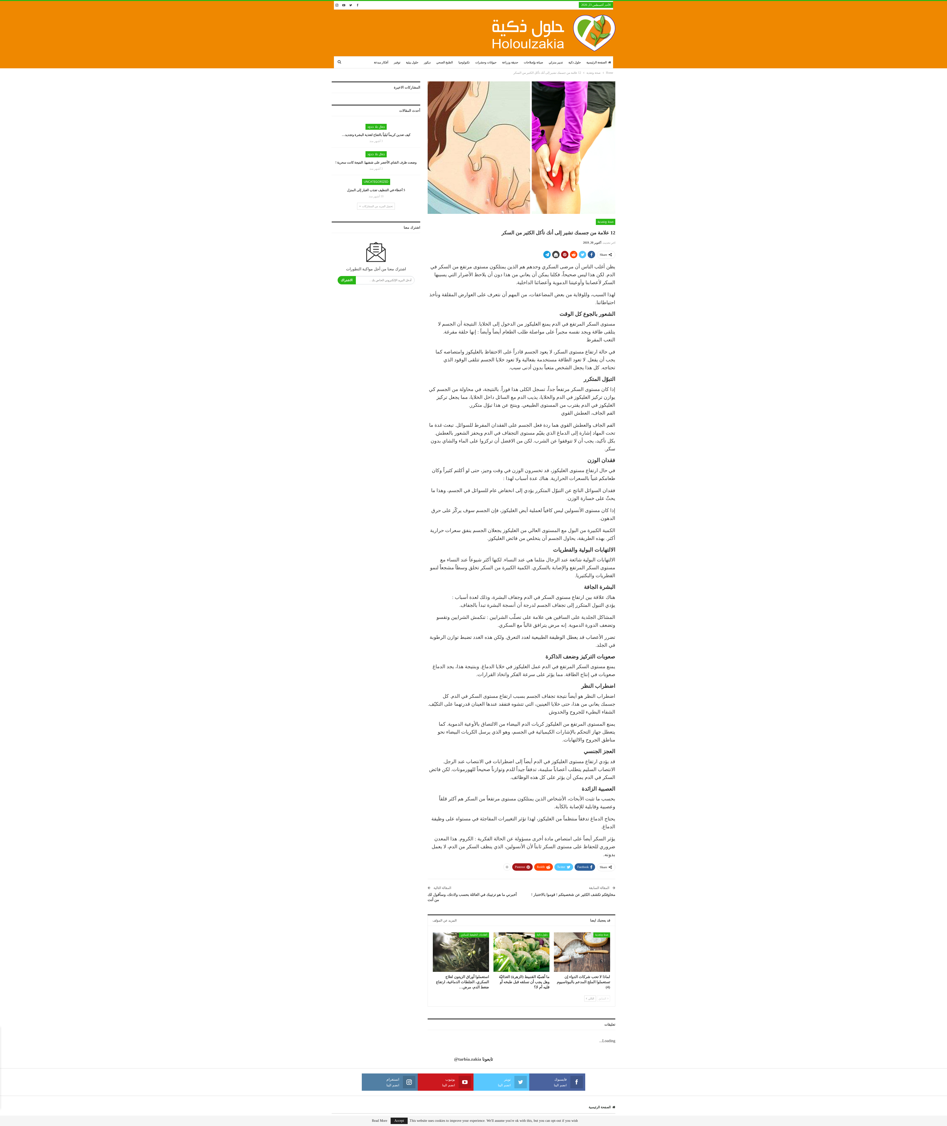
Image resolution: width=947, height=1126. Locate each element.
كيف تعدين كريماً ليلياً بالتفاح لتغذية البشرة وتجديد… (376, 135)
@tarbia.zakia (467, 1059)
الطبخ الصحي (444, 62)
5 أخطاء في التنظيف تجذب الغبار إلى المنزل (376, 190)
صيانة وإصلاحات (533, 62)
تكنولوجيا (464, 62)
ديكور (427, 62)
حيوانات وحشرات (485, 62)
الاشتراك (347, 280)
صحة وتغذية (606, 221)
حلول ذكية (574, 62)
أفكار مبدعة (381, 62)
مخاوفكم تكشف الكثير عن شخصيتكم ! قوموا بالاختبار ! (573, 895)
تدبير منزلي (556, 62)
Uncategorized (376, 182)
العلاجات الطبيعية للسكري (474, 934)
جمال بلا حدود (376, 126)
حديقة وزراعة (510, 62)
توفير (397, 62)
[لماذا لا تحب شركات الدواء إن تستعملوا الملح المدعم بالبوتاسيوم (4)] (582, 952)
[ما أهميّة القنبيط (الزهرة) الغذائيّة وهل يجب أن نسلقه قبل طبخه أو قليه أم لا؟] (521, 952)
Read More (379, 1121)
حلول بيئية (412, 62)
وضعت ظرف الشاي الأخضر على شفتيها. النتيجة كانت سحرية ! (376, 162)
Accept (399, 1121)
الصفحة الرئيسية (596, 62)
